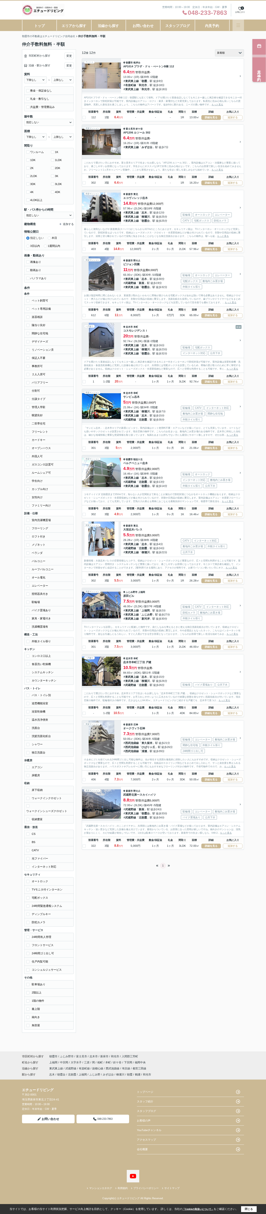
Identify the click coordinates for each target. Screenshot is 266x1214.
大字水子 (76, 1062)
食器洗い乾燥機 (41, 664)
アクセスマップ (146, 1139)
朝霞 (144, 81)
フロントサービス (43, 945)
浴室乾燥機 (38, 711)
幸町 (135, 393)
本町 (135, 327)
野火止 (136, 260)
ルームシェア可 (41, 472)
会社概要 (142, 1149)
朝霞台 (146, 220)
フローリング (40, 528)
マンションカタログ (100, 1188)
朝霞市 (129, 62)
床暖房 (36, 775)
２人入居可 (38, 374)
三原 (87, 1062)
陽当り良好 (38, 325)
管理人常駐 (38, 407)
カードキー (38, 439)
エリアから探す (74, 26)
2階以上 (36, 992)
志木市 (129, 327)
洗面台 (36, 727)
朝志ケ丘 (138, 459)
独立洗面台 (38, 752)
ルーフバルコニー (43, 569)
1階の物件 (38, 1000)
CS (33, 833)
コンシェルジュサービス (47, 969)
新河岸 (146, 618)
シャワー (37, 744)
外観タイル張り (41, 641)
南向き (36, 1017)
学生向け (37, 480)
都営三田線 (139, 1068)
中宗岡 (64, 1062)
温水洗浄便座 (40, 719)
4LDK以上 (36, 200)
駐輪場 (36, 602)
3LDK (58, 184)
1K (56, 152)
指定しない (37, 237)
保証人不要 (38, 357)
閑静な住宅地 (40, 333)
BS (33, 842)
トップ (39, 26)
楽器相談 (37, 316)
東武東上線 (132, 81)
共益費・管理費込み (42, 107)
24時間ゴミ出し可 (43, 953)
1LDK (58, 160)
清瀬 (144, 751)
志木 (144, 212)
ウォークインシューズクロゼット (46, 811)
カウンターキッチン (44, 680)
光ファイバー (40, 858)
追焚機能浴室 (40, 703)
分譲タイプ (38, 398)
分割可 (36, 390)
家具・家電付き (41, 618)
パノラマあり (38, 278)
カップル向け (40, 489)
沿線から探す (108, 26)
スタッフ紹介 (145, 1101)
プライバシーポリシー (146, 1188)
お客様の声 (144, 1120)
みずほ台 (147, 147)
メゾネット (38, 544)
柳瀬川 (146, 216)
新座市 (129, 194)
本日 (54, 237)
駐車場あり (38, 984)
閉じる (249, 1208)
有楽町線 (130, 85)
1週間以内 (54, 245)
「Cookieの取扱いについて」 (198, 1209)
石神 (135, 724)
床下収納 (37, 790)
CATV (35, 850)
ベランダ (37, 552)
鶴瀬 (137, 1074)
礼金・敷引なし (39, 98)
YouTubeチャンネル (149, 1130)
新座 (141, 283)
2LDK (33, 176)
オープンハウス (41, 448)
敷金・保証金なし (41, 90)
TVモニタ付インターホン (47, 889)
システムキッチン (43, 672)
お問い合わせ (143, 26)
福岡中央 (140, 1062)
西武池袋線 (132, 742)
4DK (57, 192)
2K (31, 168)
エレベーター (40, 585)
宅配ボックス (40, 897)
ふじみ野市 (131, 592)
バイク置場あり (41, 610)
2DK (57, 168)
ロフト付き (38, 536)
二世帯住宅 (38, 423)
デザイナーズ (40, 341)
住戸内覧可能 (40, 961)
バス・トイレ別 (41, 695)
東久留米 (147, 742)
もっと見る (217, 104)
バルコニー (38, 561)
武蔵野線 (130, 283)
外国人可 (37, 456)
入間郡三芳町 (130, 1056)
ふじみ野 (147, 614)
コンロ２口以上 (41, 655)
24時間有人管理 (41, 936)
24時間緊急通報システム (47, 905)
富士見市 (130, 128)
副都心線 (98, 1068)
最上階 (36, 1008)
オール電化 (38, 577)
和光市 (143, 85)
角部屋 (36, 1025)
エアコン (37, 767)
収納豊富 (37, 819)
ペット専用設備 (41, 308)
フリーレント (40, 431)
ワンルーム (37, 152)
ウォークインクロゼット (47, 798)
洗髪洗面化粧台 (41, 736)
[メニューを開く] (238, 25)
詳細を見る (211, 117)
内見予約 (212, 26)
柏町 (100, 1062)
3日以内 (35, 245)
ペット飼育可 (40, 300)
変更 (69, 55)
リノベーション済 (43, 349)
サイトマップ (172, 1188)
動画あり (35, 270)
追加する (233, 117)
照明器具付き (40, 593)
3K (56, 176)
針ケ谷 (139, 128)
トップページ (145, 1091)
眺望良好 (37, 415)
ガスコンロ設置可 (43, 464)
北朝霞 (143, 419)
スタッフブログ (177, 26)
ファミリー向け (41, 505)
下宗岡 (128, 1062)
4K (31, 192)
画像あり (35, 261)
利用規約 (123, 1188)
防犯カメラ (38, 922)
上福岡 (141, 592)
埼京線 (126, 1068)
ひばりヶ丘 (148, 747)
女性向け (37, 497)
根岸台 (136, 62)
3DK (32, 184)
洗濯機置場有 (40, 626)
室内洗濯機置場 (41, 520)
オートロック (40, 881)
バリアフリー (40, 382)
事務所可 (37, 366)
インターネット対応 (44, 866)
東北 (135, 194)
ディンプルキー (41, 914)
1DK (32, 160)
